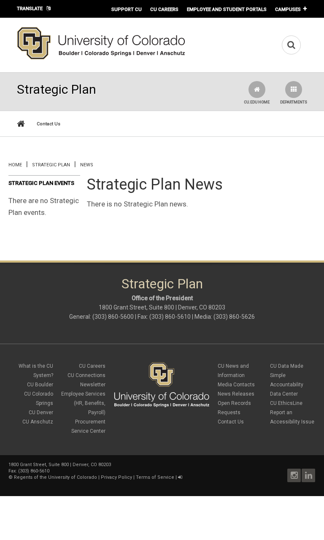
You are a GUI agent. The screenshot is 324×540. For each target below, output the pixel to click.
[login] (180, 477)
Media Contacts (236, 385)
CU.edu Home (257, 102)
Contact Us (48, 124)
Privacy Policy (116, 477)
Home (15, 165)
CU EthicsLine (286, 403)
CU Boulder (40, 385)
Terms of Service (155, 477)
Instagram (294, 475)
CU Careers (164, 9)
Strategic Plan (51, 165)
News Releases (236, 394)
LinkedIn (308, 475)
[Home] (101, 58)
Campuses (288, 9)
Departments (293, 102)
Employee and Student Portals (227, 9)
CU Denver (41, 412)
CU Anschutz (37, 422)
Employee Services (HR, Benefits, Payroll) (83, 403)
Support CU (126, 9)
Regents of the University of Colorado (55, 477)
